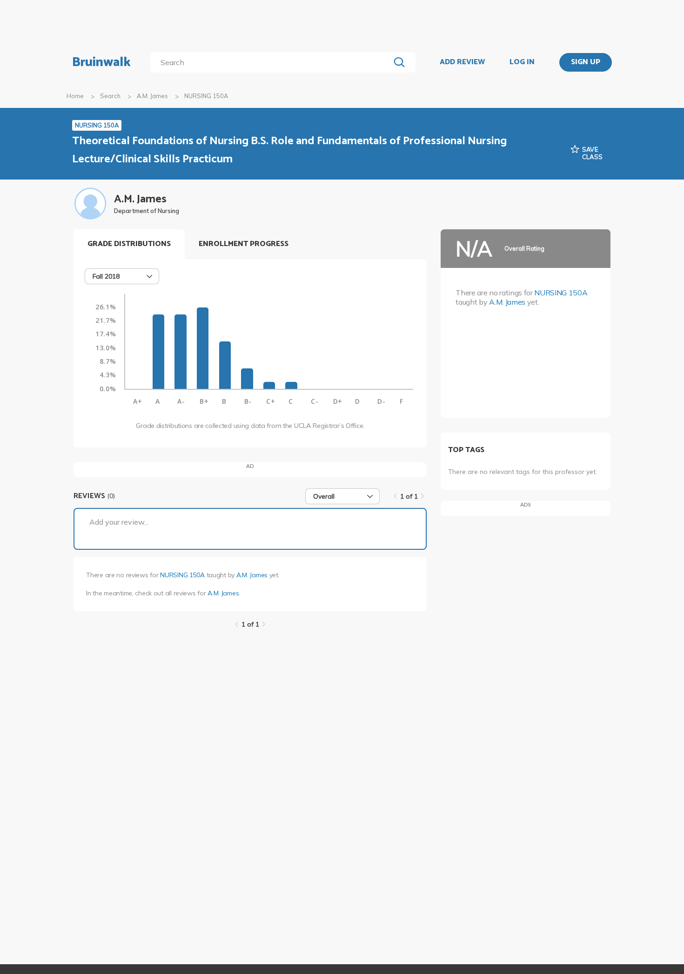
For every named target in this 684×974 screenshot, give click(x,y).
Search (110, 96)
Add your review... (118, 522)
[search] (272, 62)
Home (75, 96)
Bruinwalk (101, 62)
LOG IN (522, 62)
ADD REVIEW (462, 62)
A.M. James (152, 96)
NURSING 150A (182, 575)
